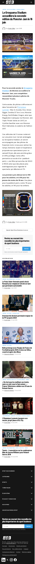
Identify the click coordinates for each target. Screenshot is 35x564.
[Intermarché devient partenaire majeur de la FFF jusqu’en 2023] (17, 303)
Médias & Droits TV (12, 379)
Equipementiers (11, 279)
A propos (4, 546)
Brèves (4, 9)
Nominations (16, 313)
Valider (26, 248)
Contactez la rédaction (8, 552)
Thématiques (6, 487)
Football (18, 279)
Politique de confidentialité (9, 555)
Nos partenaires (6, 549)
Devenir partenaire (21, 546)
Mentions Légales (26, 552)
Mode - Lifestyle (20, 448)
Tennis (27, 379)
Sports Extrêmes (11, 9)
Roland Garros (21, 379)
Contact (18, 552)
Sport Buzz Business (8, 471)
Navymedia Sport (11, 543)
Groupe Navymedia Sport (10, 510)
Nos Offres (5, 504)
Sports (4, 482)
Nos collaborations (17, 549)
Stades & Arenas (20, 9)
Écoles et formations (9, 499)
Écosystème (6, 493)
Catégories (5, 476)
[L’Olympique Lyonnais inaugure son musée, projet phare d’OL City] (17, 405)
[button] (3, 2)
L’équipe (26, 549)
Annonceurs (12, 546)
